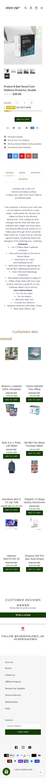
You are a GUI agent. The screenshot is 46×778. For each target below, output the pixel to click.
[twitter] (16, 156)
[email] (35, 156)
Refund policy (11, 702)
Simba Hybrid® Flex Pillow (34, 388)
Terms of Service (13, 695)
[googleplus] (28, 156)
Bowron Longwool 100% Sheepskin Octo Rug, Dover (12, 388)
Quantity (7, 103)
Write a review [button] (23, 615)
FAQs (7, 708)
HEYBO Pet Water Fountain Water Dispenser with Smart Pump (34, 444)
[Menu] (41, 8)
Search (8, 668)
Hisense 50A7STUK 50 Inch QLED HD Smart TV (11, 557)
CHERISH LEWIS (26, 770)
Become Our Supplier (15, 688)
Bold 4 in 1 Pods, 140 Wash (11, 444)
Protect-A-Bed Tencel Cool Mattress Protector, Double (20, 88)
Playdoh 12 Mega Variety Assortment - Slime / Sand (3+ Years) (34, 501)
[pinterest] (22, 156)
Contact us (10, 675)
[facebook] (10, 156)
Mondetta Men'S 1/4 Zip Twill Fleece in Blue (11, 501)
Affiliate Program (13, 682)
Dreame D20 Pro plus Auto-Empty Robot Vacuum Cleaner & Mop (34, 557)
